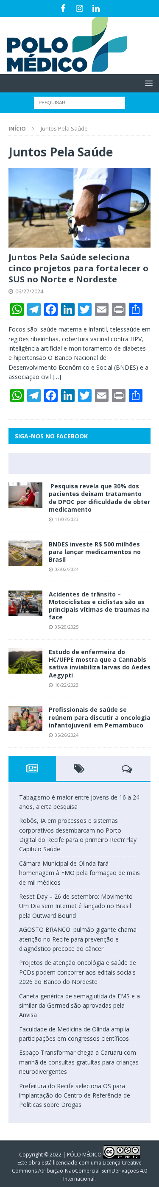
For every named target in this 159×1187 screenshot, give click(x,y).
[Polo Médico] (63, 69)
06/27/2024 (29, 291)
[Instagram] (79, 8)
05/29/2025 (66, 627)
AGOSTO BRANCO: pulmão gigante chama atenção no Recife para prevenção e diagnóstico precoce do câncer (78, 939)
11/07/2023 (66, 519)
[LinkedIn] (96, 8)
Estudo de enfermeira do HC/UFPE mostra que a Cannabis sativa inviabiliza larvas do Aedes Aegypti (100, 663)
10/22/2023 (66, 685)
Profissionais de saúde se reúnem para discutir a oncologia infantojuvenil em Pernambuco (100, 717)
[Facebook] (63, 8)
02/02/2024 (66, 569)
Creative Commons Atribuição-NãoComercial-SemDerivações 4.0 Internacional (79, 1170)
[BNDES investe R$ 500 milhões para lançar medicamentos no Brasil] (25, 553)
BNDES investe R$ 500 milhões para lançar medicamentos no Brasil (95, 551)
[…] (57, 377)
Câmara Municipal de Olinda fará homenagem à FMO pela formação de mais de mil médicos (79, 872)
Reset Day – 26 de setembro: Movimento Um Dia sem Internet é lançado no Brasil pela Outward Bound (76, 906)
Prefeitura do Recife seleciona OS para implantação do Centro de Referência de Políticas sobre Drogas (74, 1095)
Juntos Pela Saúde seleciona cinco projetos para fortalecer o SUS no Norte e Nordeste (78, 268)
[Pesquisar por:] (79, 102)
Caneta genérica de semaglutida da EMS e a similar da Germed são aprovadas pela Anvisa (79, 1005)
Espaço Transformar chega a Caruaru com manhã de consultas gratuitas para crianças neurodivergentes (79, 1062)
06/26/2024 (66, 735)
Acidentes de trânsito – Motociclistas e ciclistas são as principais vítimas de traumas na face (99, 605)
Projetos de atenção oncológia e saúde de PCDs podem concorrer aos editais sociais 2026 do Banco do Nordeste (77, 972)
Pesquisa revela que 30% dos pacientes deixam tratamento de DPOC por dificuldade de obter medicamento (99, 497)
